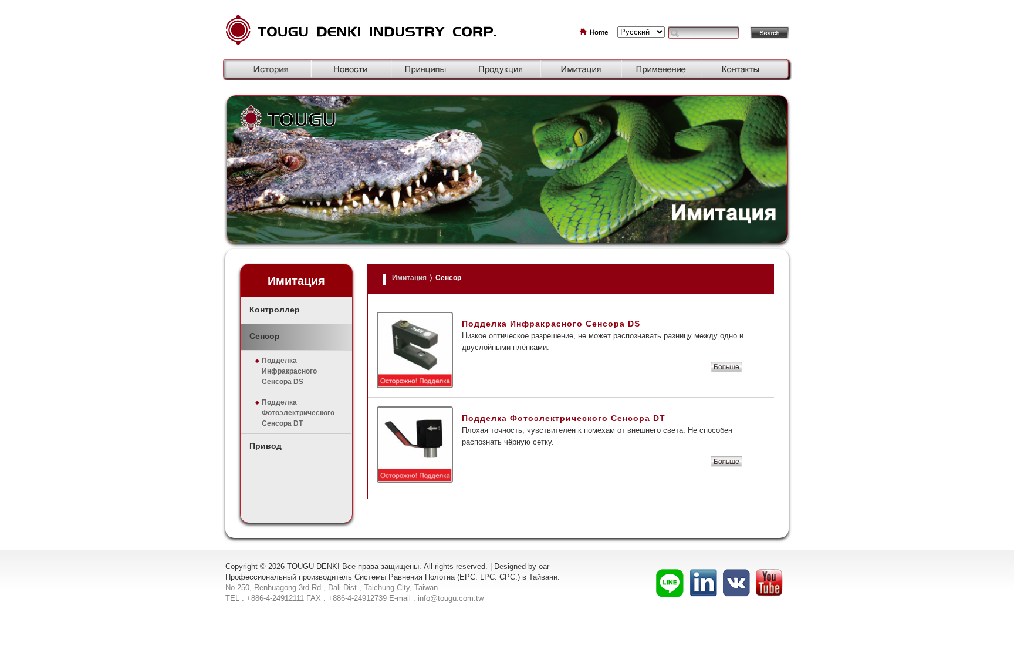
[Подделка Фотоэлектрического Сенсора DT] (726, 464)
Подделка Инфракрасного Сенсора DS (289, 371)
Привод (265, 445)
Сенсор (264, 336)
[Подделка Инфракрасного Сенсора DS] (726, 369)
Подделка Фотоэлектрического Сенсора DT (298, 413)
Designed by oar (521, 566)
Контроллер (274, 309)
